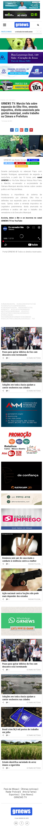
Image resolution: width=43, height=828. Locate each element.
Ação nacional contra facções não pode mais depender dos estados (20, 595)
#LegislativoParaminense (20, 309)
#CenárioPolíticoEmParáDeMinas (13, 306)
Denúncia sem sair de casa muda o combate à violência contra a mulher (19, 559)
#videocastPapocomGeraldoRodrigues (16, 319)
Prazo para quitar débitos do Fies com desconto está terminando (19, 353)
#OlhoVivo (25, 311)
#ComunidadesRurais (9, 308)
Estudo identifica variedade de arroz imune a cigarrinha (19, 763)
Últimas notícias (34, 358)
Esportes (13, 794)
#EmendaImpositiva (25, 308)
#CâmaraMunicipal (8, 304)
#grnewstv (5, 309)
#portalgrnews (7, 315)
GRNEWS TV (20, 797)
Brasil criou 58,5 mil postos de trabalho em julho (20, 731)
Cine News (26, 794)
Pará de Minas (8, 100)
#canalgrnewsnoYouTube (26, 304)
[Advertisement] (21, 277)
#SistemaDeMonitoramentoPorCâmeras (16, 317)
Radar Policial (34, 564)
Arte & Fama (28, 791)
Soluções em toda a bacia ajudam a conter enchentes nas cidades (18, 386)
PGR (33, 319)
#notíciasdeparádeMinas (10, 311)
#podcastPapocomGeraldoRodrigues (15, 313)
